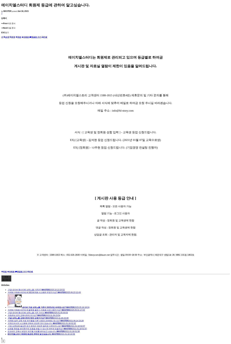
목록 (6, 278)
